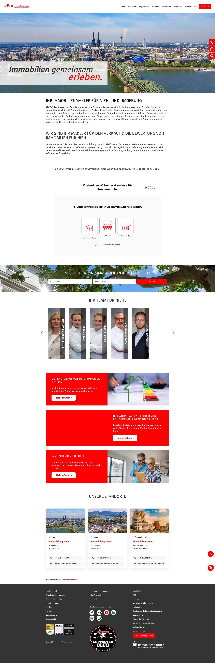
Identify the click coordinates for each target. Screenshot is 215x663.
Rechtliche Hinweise (141, 619)
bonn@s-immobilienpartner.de (107, 563)
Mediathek (137, 591)
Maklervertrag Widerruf (144, 636)
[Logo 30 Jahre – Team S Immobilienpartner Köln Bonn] (16, 6)
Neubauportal (51, 591)
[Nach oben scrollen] (211, 554)
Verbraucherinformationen (143, 603)
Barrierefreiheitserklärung (143, 623)
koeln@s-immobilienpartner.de (65, 563)
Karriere (49, 607)
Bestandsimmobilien (54, 599)
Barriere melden (139, 631)
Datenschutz (138, 615)
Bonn (94, 537)
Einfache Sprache (139, 627)
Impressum (137, 599)
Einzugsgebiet (51, 619)
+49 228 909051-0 (103, 558)
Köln (52, 537)
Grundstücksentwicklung (55, 595)
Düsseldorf (139, 537)
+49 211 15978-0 (145, 558)
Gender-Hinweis (71, 579)
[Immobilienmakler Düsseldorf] (149, 521)
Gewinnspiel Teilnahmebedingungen (147, 611)
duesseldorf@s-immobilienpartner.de (151, 563)
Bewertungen (51, 615)
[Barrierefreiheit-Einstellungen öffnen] (211, 568)
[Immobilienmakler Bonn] (107, 521)
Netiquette (137, 607)
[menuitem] (122, 6)
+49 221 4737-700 (62, 558)
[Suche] (195, 6)
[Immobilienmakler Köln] (65, 521)
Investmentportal (53, 603)
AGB (134, 595)
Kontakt (49, 611)
